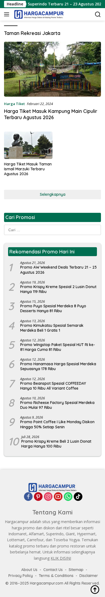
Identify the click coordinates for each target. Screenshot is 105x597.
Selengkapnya (52, 194)
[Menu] (7, 14)
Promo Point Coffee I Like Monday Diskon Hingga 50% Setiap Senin (57, 424)
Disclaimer (88, 575)
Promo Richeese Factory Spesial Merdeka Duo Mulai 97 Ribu (57, 405)
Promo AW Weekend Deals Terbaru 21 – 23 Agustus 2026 (58, 270)
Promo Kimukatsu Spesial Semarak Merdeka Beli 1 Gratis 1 (51, 328)
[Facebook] (28, 496)
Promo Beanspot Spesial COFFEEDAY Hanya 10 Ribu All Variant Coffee (53, 386)
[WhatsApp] (68, 496)
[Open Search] (98, 14)
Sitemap (76, 569)
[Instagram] (48, 496)
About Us (29, 569)
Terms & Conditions (56, 575)
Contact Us (53, 569)
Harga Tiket (14, 103)
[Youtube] (58, 496)
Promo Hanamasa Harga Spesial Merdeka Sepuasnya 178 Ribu (58, 366)
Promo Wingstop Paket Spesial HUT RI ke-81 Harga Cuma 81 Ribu (57, 347)
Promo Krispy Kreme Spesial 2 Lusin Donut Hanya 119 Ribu (58, 289)
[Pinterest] (38, 496)
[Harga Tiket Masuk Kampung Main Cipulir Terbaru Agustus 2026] (52, 69)
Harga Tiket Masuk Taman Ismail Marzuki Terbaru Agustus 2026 (28, 169)
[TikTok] (78, 496)
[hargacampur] (38, 14)
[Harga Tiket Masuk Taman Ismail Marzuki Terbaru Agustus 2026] (28, 145)
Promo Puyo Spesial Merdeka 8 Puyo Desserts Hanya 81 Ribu (53, 308)
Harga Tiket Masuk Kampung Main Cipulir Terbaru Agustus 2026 (50, 114)
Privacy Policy (20, 575)
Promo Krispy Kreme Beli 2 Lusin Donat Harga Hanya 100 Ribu (56, 444)
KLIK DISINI (61, 558)
